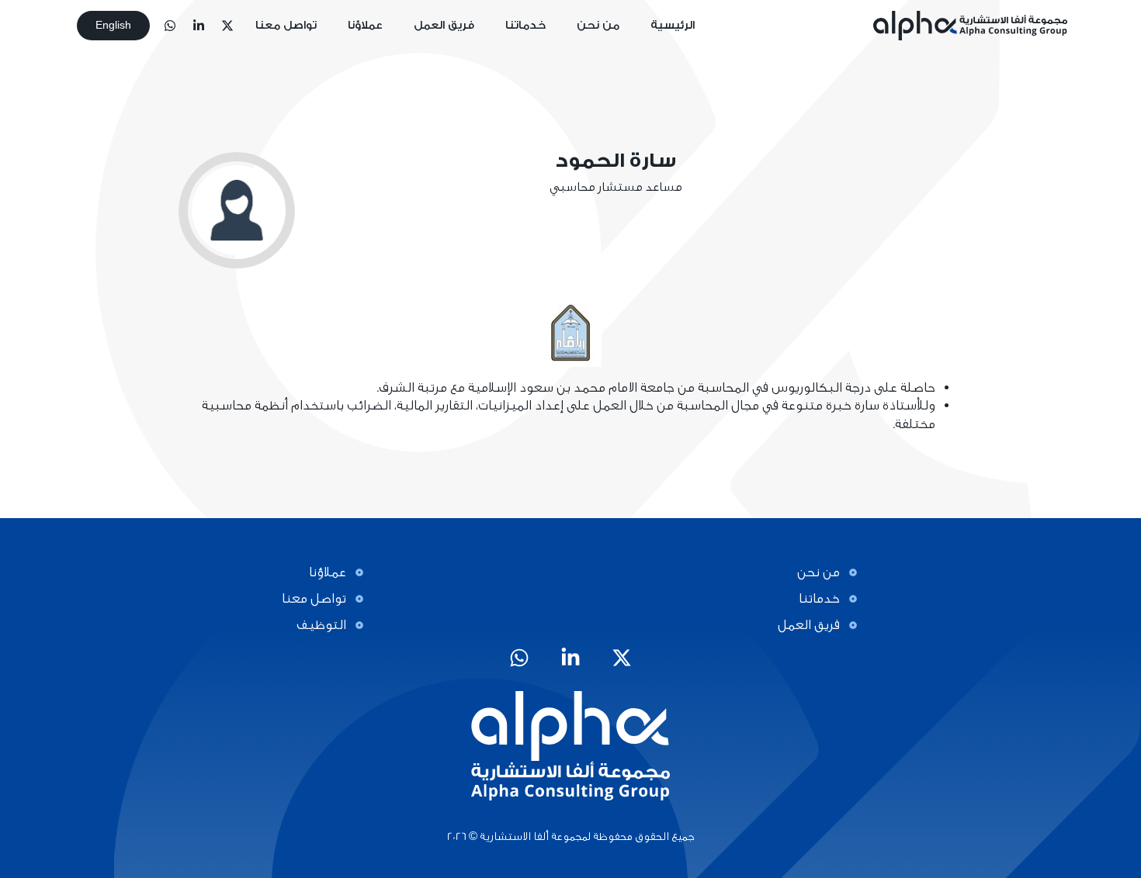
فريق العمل (444, 25)
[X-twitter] (227, 25)
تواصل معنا (286, 25)
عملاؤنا (365, 25)
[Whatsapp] (170, 25)
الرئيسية (672, 25)
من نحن (598, 25)
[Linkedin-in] (198, 25)
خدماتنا (525, 25)
